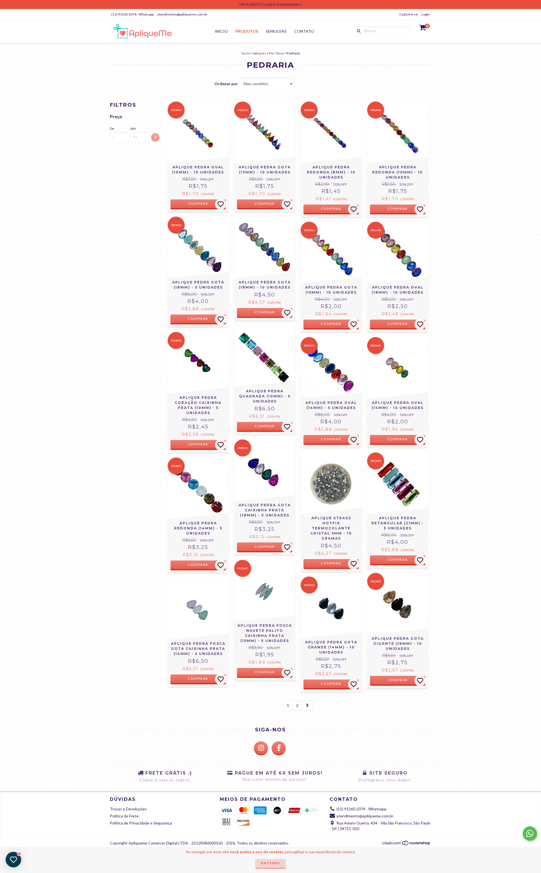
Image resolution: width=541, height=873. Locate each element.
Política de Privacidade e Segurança (141, 823)
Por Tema (276, 53)
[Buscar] (357, 30)
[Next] (307, 705)
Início (221, 31)
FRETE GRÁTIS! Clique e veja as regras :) (271, 4)
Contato (304, 31)
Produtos (247, 31)
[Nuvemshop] (406, 844)
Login (426, 14)
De (112, 128)
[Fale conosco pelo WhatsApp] (530, 833)
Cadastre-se (408, 14)
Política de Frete (124, 815)
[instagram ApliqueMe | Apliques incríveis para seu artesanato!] (261, 748)
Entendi (270, 863)
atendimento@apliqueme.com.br (182, 14)
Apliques (259, 53)
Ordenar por (226, 83)
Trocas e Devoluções (128, 808)
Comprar (198, 203)
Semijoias (276, 31)
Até (133, 128)
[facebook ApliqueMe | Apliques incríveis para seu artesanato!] (279, 748)
